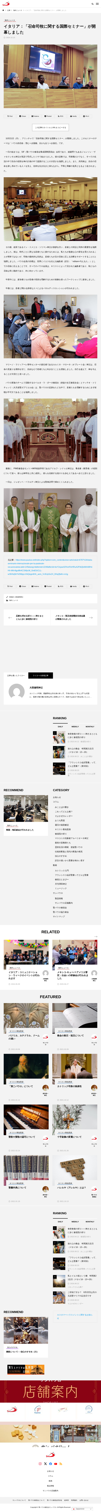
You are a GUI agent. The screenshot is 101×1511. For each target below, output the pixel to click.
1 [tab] (24, 819)
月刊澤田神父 (61, 884)
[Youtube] (55, 1463)
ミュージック (61, 888)
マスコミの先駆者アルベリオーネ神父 (71, 838)
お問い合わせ (84, 1500)
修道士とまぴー (62, 879)
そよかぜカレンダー (64, 816)
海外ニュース (13, 600)
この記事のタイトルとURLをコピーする (50, 127)
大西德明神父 (18, 597)
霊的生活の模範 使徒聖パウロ (69, 847)
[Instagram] (40, 1463)
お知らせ (57, 797)
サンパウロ (58, 893)
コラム (56, 802)
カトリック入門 (62, 871)
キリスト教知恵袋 (63, 829)
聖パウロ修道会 (60, 908)
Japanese (79, 1509)
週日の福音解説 (62, 825)
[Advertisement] (50, 649)
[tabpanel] (26, 815)
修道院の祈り (86, 742)
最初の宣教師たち (63, 843)
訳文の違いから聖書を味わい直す (69, 860)
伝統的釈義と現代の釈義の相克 (69, 852)
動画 (55, 865)
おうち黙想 (60, 820)
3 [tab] (28, 819)
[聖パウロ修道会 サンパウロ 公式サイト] (6, 3)
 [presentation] (95, 936)
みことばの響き (87, 756)
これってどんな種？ (64, 812)
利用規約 (74, 1500)
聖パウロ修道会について (36, 1500)
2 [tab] (26, 819)
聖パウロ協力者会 (61, 912)
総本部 (66, 1500)
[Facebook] (50, 1463)
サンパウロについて (19, 1500)
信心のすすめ (61, 856)
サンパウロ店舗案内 (64, 903)
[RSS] (60, 1463)
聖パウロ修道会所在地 (54, 1500)
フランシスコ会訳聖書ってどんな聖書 (81, 774)
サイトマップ (59, 916)
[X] (45, 1463)
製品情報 (59, 898)
